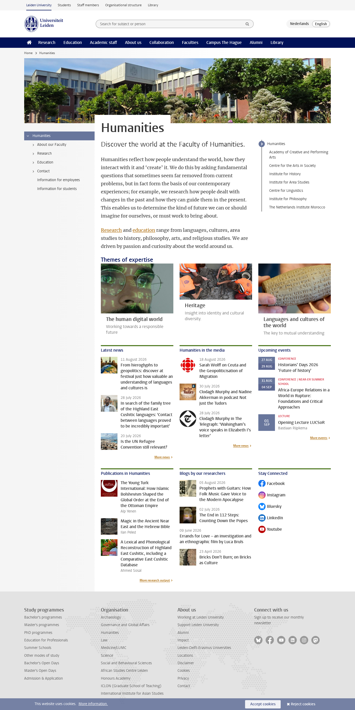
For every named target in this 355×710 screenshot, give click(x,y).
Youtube (270, 530)
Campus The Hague (224, 42)
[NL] (299, 24)
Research (46, 42)
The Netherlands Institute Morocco (297, 207)
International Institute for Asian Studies (132, 693)
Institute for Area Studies (289, 182)
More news (162, 457)
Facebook (271, 484)
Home (28, 53)
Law (104, 640)
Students (64, 5)
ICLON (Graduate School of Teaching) (131, 685)
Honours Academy (115, 678)
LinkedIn (270, 518)
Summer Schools (37, 647)
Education (72, 42)
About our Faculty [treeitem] (51, 144)
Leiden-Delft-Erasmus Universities (204, 647)
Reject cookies (303, 704)
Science (107, 655)
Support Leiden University (198, 624)
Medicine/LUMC (113, 647)
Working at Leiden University (201, 617)
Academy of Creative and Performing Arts (298, 155)
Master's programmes (41, 624)
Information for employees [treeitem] (58, 180)
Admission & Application (43, 678)
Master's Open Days (40, 670)
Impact (183, 640)
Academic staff (103, 42)
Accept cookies (262, 704)
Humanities (276, 143)
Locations (185, 655)
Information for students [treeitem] (57, 188)
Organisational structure (123, 5)
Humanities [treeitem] (41, 135)
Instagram (271, 495)
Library (153, 5)
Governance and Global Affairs (125, 624)
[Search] (247, 24)
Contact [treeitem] (43, 171)
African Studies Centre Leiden (124, 670)
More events (318, 438)
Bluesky (269, 507)
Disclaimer (186, 663)
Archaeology (111, 617)
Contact (184, 685)
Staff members (88, 5)
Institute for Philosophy (288, 198)
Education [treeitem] (45, 162)
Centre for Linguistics (286, 190)
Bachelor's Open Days (41, 663)
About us (133, 42)
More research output (155, 580)
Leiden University (38, 5)
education (144, 230)
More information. (93, 703)
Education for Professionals (46, 640)
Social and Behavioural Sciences (126, 663)
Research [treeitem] (44, 153)
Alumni (256, 42)
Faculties (190, 42)
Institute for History (285, 174)
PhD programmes (38, 632)
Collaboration (161, 42)
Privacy (183, 678)
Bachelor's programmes (43, 617)
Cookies (184, 670)
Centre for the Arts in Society (292, 165)
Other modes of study (41, 655)
